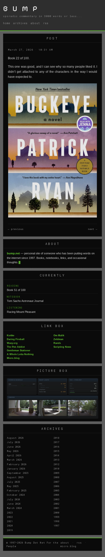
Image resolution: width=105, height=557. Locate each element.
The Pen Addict (16, 347)
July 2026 (13, 442)
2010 (56, 468)
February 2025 (17, 490)
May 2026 (12, 450)
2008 (56, 477)
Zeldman (58, 339)
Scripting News (62, 347)
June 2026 (14, 446)
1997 (56, 525)
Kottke (10, 335)
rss (45, 23)
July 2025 (13, 481)
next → (92, 229)
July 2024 (13, 499)
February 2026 (17, 464)
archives (20, 23)
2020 (9, 525)
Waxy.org (12, 343)
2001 (56, 507)
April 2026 (14, 455)
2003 (56, 499)
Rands (57, 343)
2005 (56, 490)
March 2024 (14, 507)
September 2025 (17, 472)
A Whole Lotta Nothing (20, 354)
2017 (56, 442)
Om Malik (59, 335)
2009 (56, 472)
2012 (56, 464)
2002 (56, 503)
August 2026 (15, 437)
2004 (56, 494)
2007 (56, 481)
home (6, 23)
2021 (9, 521)
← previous (15, 229)
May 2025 (12, 486)
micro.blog (68, 546)
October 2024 (16, 494)
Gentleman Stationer (18, 350)
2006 (56, 486)
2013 (56, 459)
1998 (56, 521)
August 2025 (15, 477)
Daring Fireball (15, 339)
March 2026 (14, 459)
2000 (56, 512)
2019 (9, 530)
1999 (56, 516)
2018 (56, 437)
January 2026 (16, 468)
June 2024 (14, 503)
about (35, 23)
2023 (9, 512)
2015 (56, 450)
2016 (56, 446)
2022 (9, 516)
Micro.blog (13, 358)
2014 (56, 455)
